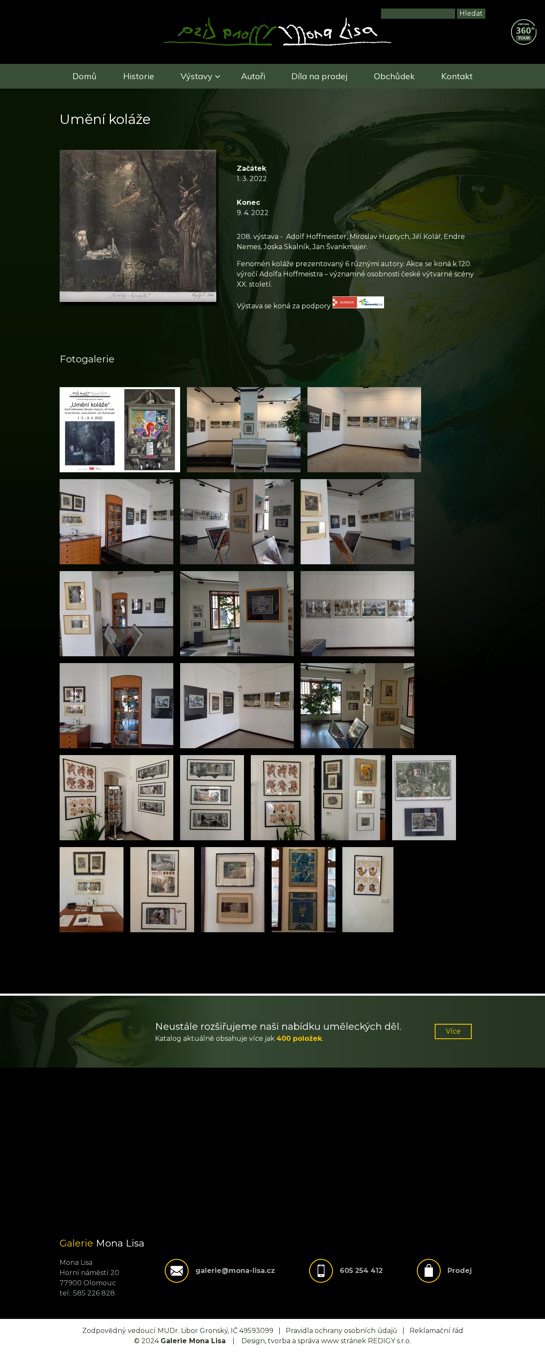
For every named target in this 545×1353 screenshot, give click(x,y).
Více (453, 1031)
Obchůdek (394, 76)
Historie (138, 76)
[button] (120, 429)
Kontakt (457, 76)
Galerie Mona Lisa (193, 1341)
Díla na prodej (319, 76)
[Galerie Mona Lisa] (277, 45)
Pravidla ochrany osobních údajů (341, 1331)
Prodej (459, 1271)
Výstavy (196, 76)
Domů (84, 76)
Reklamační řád (436, 1331)
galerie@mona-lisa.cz (235, 1271)
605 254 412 (361, 1271)
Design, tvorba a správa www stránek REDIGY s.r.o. (326, 1341)
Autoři (253, 76)
